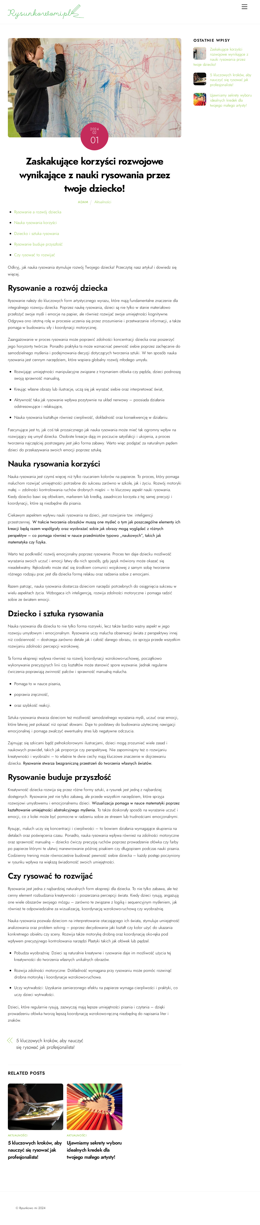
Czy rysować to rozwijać (34, 255)
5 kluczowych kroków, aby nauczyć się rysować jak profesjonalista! (49, 1044)
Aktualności (102, 201)
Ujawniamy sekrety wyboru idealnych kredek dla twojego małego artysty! (94, 1149)
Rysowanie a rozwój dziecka (37, 212)
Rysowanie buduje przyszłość (38, 244)
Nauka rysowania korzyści (35, 222)
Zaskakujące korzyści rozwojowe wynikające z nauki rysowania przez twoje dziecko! (94, 175)
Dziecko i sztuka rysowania (36, 233)
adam (83, 202)
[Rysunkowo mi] (46, 16)
